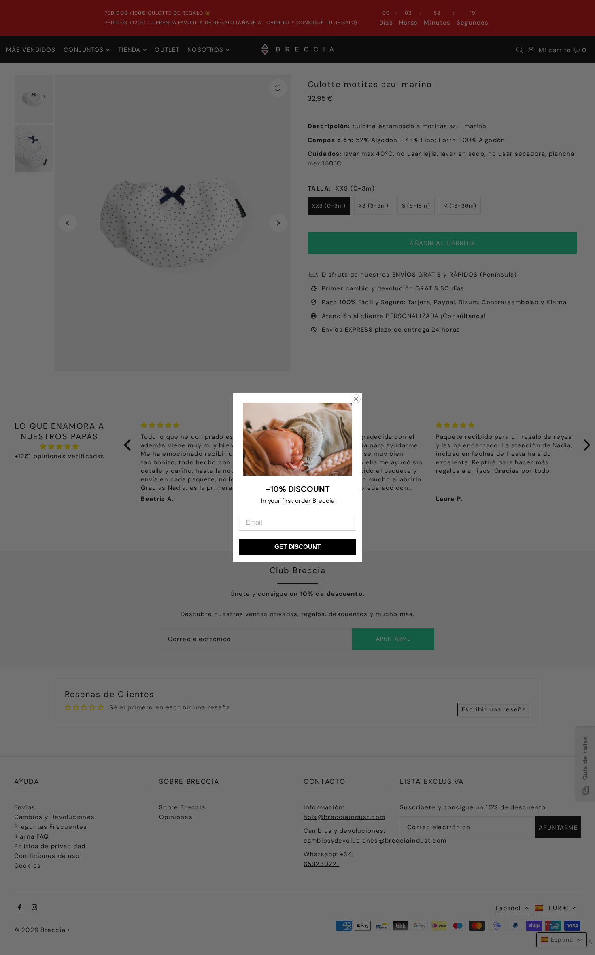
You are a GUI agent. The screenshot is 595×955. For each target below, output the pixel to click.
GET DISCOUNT (297, 546)
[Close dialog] (356, 399)
